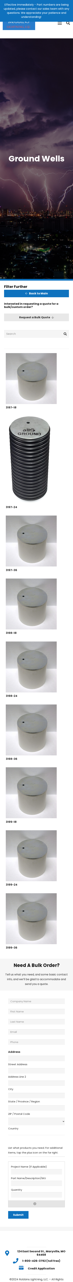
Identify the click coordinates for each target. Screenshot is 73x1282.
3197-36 (11, 570)
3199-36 (11, 948)
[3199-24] (31, 855)
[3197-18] (31, 378)
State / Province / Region (24, 1101)
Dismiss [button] (47, 17)
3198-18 (11, 633)
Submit (18, 1215)
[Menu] (60, 23)
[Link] (19, 23)
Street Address (17, 1064)
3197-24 (11, 507)
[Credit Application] (23, 1268)
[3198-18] (31, 604)
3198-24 (11, 696)
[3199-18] (31, 792)
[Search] (68, 23)
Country (13, 1128)
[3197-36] (31, 541)
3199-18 (11, 822)
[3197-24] (30, 460)
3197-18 (11, 407)
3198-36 (11, 759)
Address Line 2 (17, 1076)
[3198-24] (31, 667)
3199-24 (11, 885)
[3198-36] (31, 729)
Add (34, 1203)
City (10, 1089)
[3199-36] (31, 918)
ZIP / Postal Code (19, 1114)
